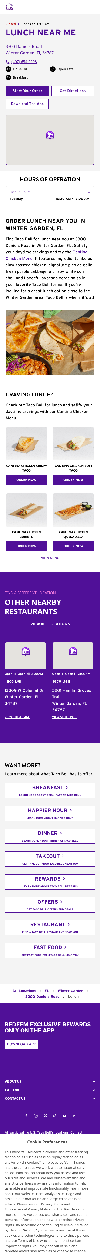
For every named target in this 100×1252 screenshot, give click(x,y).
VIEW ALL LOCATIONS (50, 623)
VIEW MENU (50, 558)
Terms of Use (28, 1240)
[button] (50, 1081)
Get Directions (73, 91)
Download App (21, 1044)
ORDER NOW (26, 479)
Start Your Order (27, 91)
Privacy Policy (52, 1204)
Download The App (27, 104)
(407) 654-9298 (24, 61)
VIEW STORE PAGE (17, 717)
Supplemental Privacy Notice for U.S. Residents (42, 1209)
